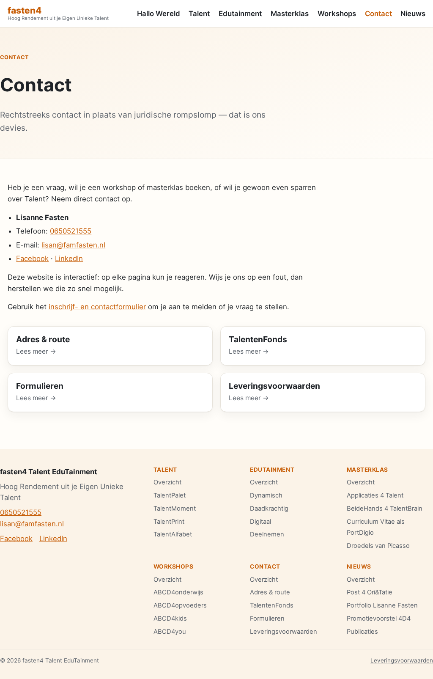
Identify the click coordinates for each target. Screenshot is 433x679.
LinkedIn (69, 258)
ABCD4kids (170, 618)
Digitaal (260, 521)
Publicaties (362, 631)
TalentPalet (169, 495)
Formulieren (267, 618)
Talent (199, 13)
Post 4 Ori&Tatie (369, 592)
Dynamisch (266, 495)
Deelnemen (267, 534)
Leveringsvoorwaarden (283, 631)
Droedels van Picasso (378, 546)
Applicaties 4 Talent (375, 495)
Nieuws (412, 13)
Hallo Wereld (158, 13)
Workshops (337, 13)
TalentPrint (168, 521)
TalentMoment (174, 508)
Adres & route (270, 592)
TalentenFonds (271, 605)
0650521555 (70, 231)
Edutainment (240, 13)
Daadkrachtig (269, 508)
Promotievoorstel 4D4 (379, 618)
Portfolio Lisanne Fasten (382, 605)
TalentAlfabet (172, 534)
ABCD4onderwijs (178, 592)
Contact (378, 13)
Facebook (32, 258)
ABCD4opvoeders (180, 605)
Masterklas (290, 13)
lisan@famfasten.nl (73, 245)
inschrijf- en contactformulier (97, 306)
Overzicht (167, 482)
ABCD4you (169, 631)
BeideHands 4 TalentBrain (384, 508)
